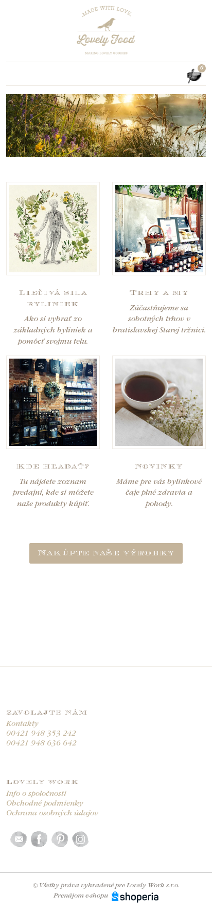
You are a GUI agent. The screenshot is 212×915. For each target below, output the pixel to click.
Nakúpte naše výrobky (106, 553)
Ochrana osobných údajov (52, 813)
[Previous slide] (14, 126)
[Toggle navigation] (12, 76)
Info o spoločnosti (36, 794)
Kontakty (22, 724)
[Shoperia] (135, 895)
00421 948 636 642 (41, 743)
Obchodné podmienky (44, 803)
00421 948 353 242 (41, 734)
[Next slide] (197, 126)
